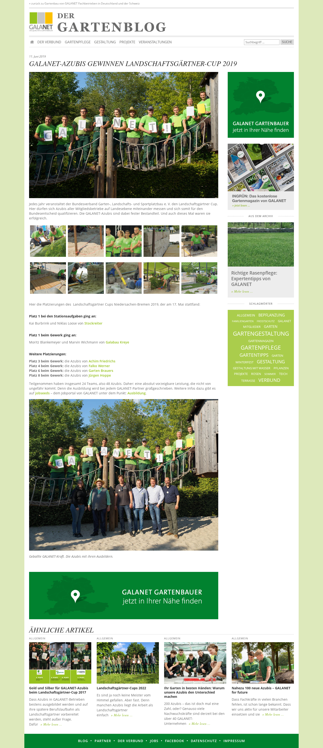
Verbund (269, 380)
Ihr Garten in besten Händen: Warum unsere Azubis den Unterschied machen (194, 692)
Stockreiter (93, 323)
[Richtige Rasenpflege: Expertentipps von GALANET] (261, 244)
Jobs (154, 741)
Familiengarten (242, 321)
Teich (283, 374)
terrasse (248, 381)
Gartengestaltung (261, 333)
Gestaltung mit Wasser (251, 368)
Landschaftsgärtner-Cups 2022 (121, 688)
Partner (103, 741)
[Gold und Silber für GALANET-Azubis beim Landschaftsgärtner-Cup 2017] (60, 663)
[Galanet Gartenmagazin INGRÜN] (261, 177)
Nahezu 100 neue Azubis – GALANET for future (261, 690)
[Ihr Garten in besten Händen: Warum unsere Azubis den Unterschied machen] (195, 663)
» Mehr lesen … (242, 291)
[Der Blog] (42, 22)
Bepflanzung (271, 315)
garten (270, 326)
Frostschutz (266, 321)
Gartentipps (254, 355)
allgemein (246, 315)
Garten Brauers (101, 370)
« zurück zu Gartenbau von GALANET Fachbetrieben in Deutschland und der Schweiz (84, 3)
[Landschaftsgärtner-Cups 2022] (128, 663)
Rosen (256, 374)
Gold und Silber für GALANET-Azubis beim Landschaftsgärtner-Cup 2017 (58, 690)
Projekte (127, 42)
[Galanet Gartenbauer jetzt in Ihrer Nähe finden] (261, 105)
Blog (83, 741)
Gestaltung (105, 42)
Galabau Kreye (117, 342)
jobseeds (42, 393)
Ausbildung (136, 393)
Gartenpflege (78, 42)
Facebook (174, 741)
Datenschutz (204, 741)
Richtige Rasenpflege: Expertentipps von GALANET (254, 278)
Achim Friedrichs (102, 361)
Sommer (270, 374)
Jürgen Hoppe (100, 375)
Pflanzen (281, 368)
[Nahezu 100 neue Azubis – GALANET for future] (263, 663)
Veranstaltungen (155, 42)
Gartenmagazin (261, 341)
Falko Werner (100, 366)
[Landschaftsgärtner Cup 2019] (48, 241)
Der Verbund (49, 42)
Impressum (234, 741)
